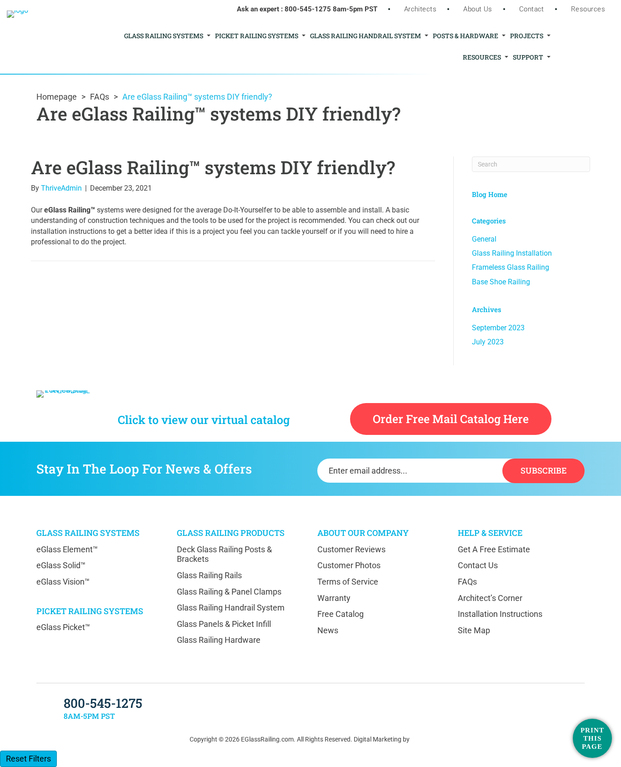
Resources (588, 9)
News (327, 630)
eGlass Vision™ (63, 581)
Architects (420, 9)
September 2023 (498, 327)
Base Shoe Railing (501, 282)
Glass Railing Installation (512, 253)
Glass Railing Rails (209, 575)
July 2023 (488, 342)
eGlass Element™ (67, 549)
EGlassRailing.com (267, 739)
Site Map (474, 630)
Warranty (334, 598)
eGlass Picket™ (63, 627)
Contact (531, 9)
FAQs (99, 96)
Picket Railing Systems (89, 611)
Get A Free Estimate (494, 549)
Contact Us (478, 565)
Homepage (56, 96)
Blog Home (489, 194)
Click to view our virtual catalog (204, 419)
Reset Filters (28, 758)
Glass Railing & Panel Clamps (229, 591)
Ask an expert (258, 9)
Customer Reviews (351, 549)
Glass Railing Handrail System (231, 607)
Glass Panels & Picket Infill (224, 624)
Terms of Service (347, 581)
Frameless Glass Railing (510, 267)
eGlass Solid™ (60, 565)
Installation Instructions (500, 614)
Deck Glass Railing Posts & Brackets (224, 554)
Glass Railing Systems (88, 532)
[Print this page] (592, 738)
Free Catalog (340, 614)
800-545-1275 (308, 9)
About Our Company (363, 532)
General (484, 239)
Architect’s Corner (490, 598)
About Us (477, 9)
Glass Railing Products (231, 532)
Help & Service (490, 532)
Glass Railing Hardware (218, 640)
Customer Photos (349, 565)
